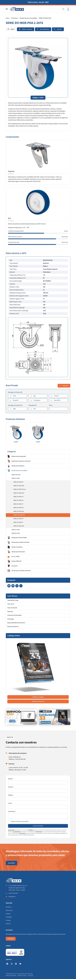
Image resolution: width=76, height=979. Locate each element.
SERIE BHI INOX (16, 533)
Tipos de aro (10, 604)
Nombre (10, 779)
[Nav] (7, 9)
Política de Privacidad (29, 835)
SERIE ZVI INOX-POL (18, 511)
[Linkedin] (7, 964)
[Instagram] (11, 964)
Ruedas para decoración (18, 552)
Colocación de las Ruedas (14, 615)
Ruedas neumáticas (17, 547)
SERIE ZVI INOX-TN (18, 500)
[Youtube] (20, 964)
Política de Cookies (21, 975)
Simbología (10, 619)
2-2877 (38, 442)
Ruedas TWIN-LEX (16, 561)
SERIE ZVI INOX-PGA (18, 486)
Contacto (8, 920)
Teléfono (10, 795)
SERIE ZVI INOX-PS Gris (19, 489)
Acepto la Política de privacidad (19, 821)
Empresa (10, 787)
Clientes (8, 914)
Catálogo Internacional (38, 701)
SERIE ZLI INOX (16, 530)
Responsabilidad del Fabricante (16, 623)
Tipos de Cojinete (12, 608)
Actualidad (9, 917)
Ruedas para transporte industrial (21, 461)
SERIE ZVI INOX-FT (18, 504)
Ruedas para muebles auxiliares (20, 542)
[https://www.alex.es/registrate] (21, 717)
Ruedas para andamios (18, 466)
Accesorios (15, 566)
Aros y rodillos (16, 556)
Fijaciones (10, 611)
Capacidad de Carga (12, 600)
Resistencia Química (13, 626)
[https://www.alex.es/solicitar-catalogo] (54, 717)
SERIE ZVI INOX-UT (18, 497)
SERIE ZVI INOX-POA (45, 18)
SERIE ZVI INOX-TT (18, 522)
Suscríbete (11, 863)
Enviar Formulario (38, 826)
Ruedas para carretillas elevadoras (21, 571)
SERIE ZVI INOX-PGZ (18, 493)
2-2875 (16, 442)
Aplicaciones (9, 910)
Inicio (7, 18)
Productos (14, 18)
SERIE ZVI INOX (16, 478)
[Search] (63, 9)
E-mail (10, 803)
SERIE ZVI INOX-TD (18, 519)
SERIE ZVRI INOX (16, 475)
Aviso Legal (30, 975)
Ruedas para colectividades (19, 538)
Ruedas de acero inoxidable (28, 18)
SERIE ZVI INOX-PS (18, 482)
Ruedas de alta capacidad (19, 456)
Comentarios (11, 811)
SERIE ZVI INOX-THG (18, 526)
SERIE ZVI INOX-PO (18, 508)
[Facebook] (15, 964)
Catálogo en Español (38, 697)
